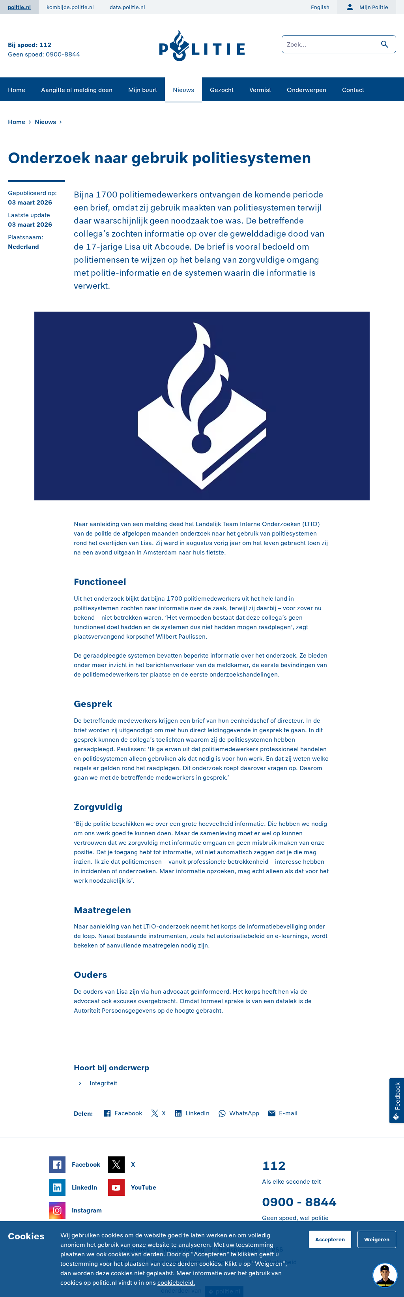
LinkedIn (191, 1113)
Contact (353, 90)
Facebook (122, 1113)
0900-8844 (63, 54)
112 (45, 45)
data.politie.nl (127, 7)
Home (16, 90)
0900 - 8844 (299, 1202)
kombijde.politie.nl (70, 7)
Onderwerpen (306, 90)
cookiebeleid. (176, 1282)
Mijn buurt (142, 90)
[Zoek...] (339, 48)
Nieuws (183, 90)
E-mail (282, 1113)
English (320, 7)
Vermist (260, 90)
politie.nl (19, 7)
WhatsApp (238, 1113)
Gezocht (222, 90)
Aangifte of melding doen (76, 90)
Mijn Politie (373, 7)
